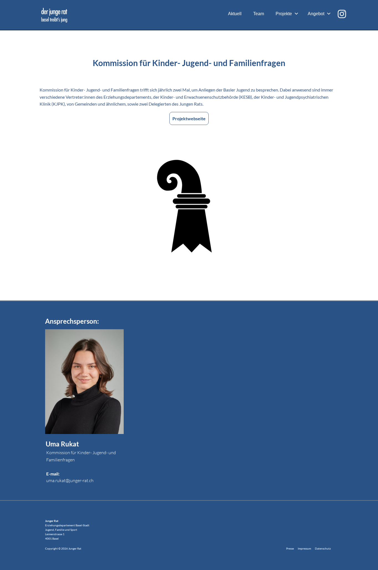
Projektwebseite (189, 118)
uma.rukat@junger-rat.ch (70, 480)
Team (258, 13)
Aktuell (235, 13)
